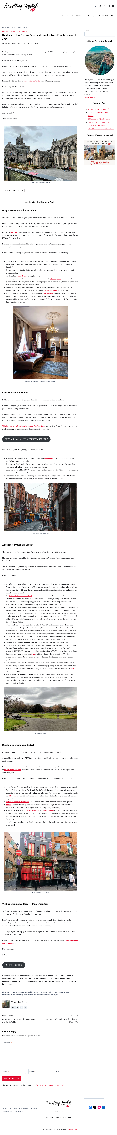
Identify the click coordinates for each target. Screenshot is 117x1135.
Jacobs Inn (14, 232)
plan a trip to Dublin (31, 81)
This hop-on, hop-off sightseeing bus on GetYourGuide (23, 426)
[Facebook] (100, 6)
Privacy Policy (8, 1111)
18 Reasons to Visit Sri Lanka (99, 119)
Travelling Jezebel (9, 43)
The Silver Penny (32, 810)
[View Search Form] (96, 6)
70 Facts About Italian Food (98, 109)
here (33, 654)
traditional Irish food (12, 770)
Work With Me (23, 1108)
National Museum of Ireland (20, 596)
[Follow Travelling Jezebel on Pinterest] (25, 1007)
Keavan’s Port (48, 810)
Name (6, 1072)
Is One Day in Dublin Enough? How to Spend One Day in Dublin (19, 1019)
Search (86, 30)
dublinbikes (48, 458)
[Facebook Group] (113, 6)
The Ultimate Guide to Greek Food (101, 129)
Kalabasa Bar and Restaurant (17, 802)
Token (8, 805)
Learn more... (89, 97)
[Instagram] (109, 6)
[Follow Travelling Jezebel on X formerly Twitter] (17, 1007)
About (10, 1108)
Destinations (15, 31)
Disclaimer (33, 1108)
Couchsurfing (48, 293)
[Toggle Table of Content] (22, 190)
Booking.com (55, 279)
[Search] (107, 1100)
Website (58, 1072)
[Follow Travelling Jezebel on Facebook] (13, 1007)
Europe (24, 31)
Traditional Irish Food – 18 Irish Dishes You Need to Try (61, 1019)
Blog (15, 1108)
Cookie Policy (18, 1111)
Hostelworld (22, 276)
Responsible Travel (106, 15)
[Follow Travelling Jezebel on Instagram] (21, 1007)
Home (5, 1108)
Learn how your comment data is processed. (48, 1085)
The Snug (12, 796)
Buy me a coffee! (13, 965)
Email (32, 1072)
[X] (104, 6)
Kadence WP (73, 1129)
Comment (7, 1043)
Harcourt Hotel (51, 290)
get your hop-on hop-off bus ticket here (26, 439)
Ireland (5, 31)
